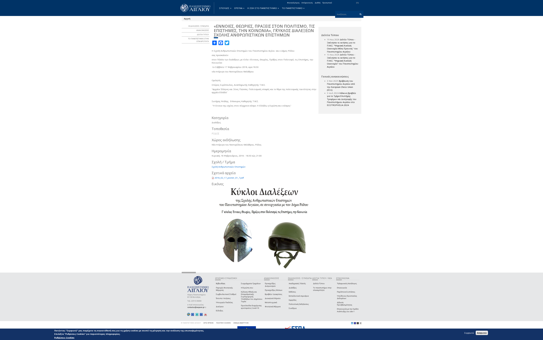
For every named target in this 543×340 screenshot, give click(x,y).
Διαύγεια (219, 306)
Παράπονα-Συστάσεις (346, 292)
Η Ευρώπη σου (247, 288)
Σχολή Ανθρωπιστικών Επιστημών (228, 166)
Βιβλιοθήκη (220, 283)
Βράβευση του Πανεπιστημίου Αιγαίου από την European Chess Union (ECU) (341, 85)
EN (357, 2)
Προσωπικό (327, 3)
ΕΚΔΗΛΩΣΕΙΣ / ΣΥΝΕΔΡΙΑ (198, 26)
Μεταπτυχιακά (271, 302)
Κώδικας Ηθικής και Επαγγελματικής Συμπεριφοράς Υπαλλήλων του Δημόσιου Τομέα (251, 297)
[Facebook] (192, 314)
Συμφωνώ (469, 332)
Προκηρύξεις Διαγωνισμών (270, 284)
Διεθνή (317, 3)
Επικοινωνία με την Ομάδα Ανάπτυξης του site (347, 310)
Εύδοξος (219, 310)
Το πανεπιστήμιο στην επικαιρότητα (322, 289)
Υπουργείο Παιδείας (224, 302)
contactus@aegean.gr (196, 307)
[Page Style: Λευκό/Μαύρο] (358, 323)
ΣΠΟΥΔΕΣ (224, 8)
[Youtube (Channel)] (205, 314)
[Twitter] (197, 314)
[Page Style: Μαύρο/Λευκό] (360, 323)
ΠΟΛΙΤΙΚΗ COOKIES (223, 323)
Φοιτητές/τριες (293, 3)
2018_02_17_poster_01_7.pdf (229, 177)
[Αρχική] (197, 8)
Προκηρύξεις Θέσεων (273, 290)
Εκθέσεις (292, 292)
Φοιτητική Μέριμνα (273, 306)
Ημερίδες (292, 300)
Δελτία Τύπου (319, 283)
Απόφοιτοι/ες (307, 3)
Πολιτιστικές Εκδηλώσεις (299, 304)
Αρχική (187, 18)
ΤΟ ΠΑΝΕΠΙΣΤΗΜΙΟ (292, 8)
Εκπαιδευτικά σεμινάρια (299, 296)
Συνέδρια (293, 308)
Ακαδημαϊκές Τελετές (297, 283)
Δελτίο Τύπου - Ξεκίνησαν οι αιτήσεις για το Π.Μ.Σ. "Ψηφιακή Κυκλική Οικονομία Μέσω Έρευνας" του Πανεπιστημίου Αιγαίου (342, 45)
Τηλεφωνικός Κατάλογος (347, 283)
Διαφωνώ (482, 333)
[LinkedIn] (201, 314)
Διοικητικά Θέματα (272, 298)
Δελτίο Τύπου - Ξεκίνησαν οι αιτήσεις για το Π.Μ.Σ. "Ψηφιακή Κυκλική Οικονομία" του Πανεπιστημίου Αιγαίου (342, 60)
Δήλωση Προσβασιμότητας (344, 303)
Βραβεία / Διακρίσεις (273, 294)
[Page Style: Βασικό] (352, 323)
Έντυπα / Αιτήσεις (223, 298)
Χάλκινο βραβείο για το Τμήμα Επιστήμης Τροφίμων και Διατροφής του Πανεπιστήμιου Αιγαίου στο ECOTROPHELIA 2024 (341, 99)
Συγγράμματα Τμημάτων (251, 283)
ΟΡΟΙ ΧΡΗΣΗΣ (208, 323)
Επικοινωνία (342, 288)
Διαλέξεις (293, 288)
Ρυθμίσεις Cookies (64, 337)
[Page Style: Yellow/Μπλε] (355, 323)
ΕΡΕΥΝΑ (238, 8)
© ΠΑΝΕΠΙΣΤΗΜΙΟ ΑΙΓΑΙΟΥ (191, 323)
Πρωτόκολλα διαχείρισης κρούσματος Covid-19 (251, 306)
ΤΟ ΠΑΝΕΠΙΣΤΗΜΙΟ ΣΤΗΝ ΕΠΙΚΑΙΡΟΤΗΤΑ (198, 40)
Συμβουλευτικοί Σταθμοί (226, 294)
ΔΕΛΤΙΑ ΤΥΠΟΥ (203, 34)
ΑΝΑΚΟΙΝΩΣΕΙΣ (202, 30)
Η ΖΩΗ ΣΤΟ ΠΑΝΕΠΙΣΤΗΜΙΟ (262, 8)
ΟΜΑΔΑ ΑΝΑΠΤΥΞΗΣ (241, 323)
